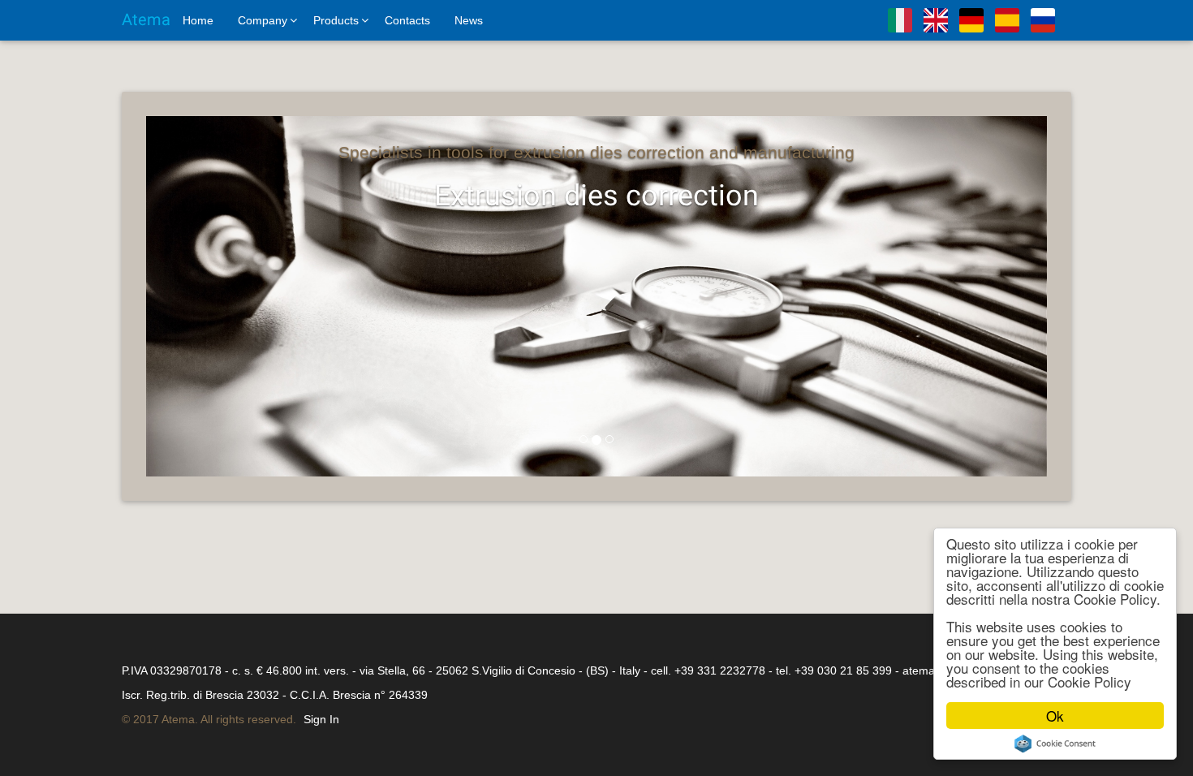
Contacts (407, 20)
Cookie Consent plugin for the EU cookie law (1055, 743)
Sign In (321, 719)
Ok (1055, 715)
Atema (146, 19)
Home (198, 20)
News (468, 20)
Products (336, 20)
